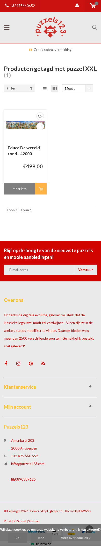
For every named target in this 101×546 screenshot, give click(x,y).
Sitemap (33, 521)
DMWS (84, 511)
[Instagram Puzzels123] (18, 363)
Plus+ (8, 521)
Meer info (19, 189)
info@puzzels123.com (28, 464)
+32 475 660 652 (24, 456)
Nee (41, 538)
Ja (17, 538)
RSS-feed (20, 521)
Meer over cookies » (76, 538)
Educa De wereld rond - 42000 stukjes (24, 151)
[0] (93, 6)
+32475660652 (22, 6)
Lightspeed (54, 511)
